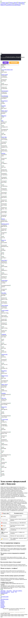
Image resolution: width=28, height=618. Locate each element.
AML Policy (3, 590)
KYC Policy (9, 590)
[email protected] (4, 593)
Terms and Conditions (17, 590)
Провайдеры (3, 64)
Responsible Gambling (5, 591)
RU (16, 591)
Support (12, 591)
